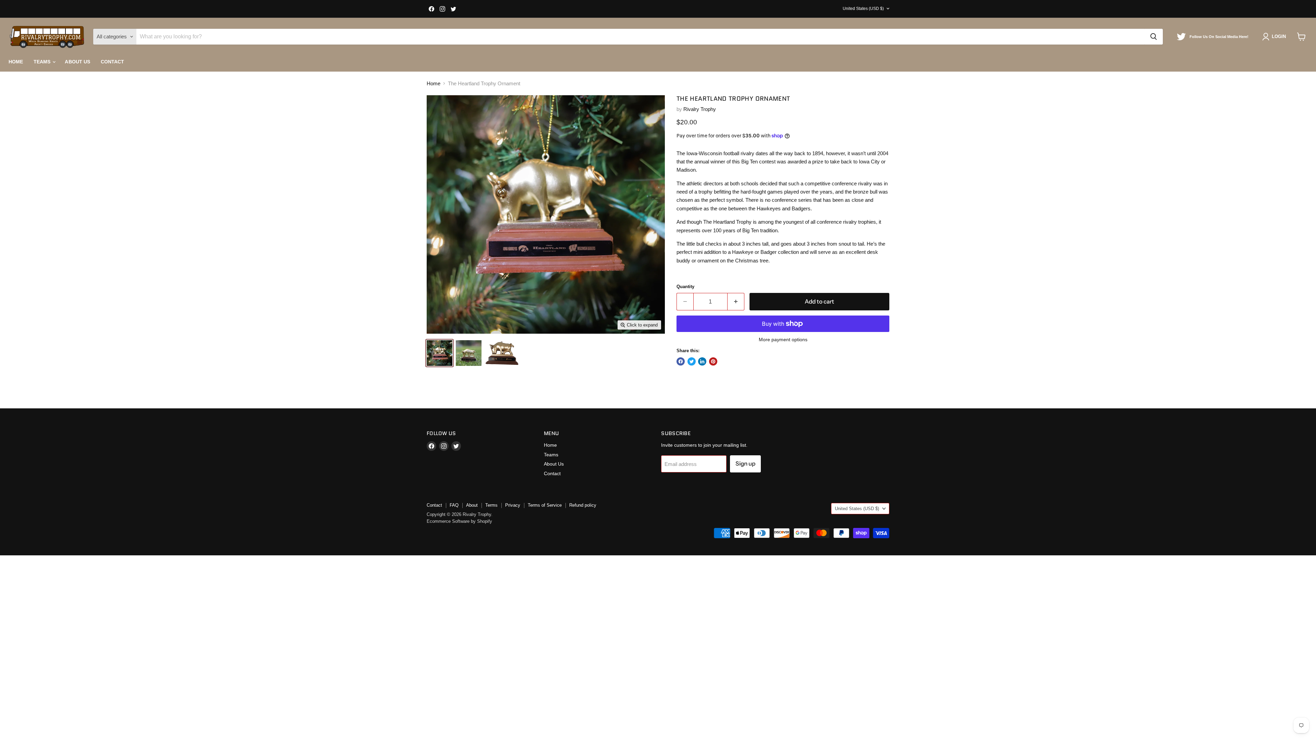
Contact (112, 61)
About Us (77, 61)
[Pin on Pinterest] (713, 361)
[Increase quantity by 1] (736, 301)
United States (863, 8)
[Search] (1153, 37)
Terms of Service (545, 505)
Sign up (745, 463)
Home (16, 61)
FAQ (454, 505)
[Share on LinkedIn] (702, 361)
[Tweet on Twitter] (691, 361)
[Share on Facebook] (681, 361)
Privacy (512, 505)
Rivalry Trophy (699, 109)
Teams (43, 61)
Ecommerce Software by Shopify (459, 521)
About (472, 505)
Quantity (685, 286)
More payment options (783, 339)
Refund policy (582, 505)
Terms (491, 505)
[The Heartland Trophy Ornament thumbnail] (439, 353)
